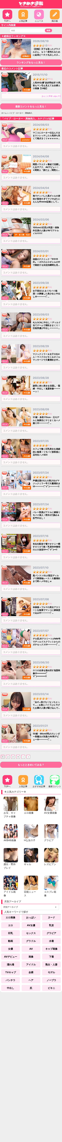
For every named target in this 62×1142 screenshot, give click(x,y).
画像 (31, 956)
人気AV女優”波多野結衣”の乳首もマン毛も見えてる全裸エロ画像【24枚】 (47, 85)
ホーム (4, 113)
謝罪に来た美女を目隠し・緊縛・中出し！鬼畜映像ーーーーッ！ (46, 388)
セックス (31, 933)
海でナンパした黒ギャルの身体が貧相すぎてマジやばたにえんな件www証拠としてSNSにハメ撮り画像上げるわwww (46, 201)
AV (31, 948)
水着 (51, 940)
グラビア (51, 933)
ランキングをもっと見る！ (31, 62)
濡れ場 (10, 964)
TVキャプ (10, 972)
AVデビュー (10, 956)
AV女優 (31, 925)
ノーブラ (51, 980)
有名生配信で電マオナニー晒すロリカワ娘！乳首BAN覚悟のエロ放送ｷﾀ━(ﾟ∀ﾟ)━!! (46, 547)
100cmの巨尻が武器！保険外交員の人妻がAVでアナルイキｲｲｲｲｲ (46, 230)
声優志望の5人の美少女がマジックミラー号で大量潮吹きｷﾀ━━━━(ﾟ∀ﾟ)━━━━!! (46, 483)
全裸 (31, 972)
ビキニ (51, 987)
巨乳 (10, 933)
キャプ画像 (51, 948)
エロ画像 (10, 917)
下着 (51, 956)
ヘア (31, 980)
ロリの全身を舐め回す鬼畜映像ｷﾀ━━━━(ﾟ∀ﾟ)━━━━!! (46, 673)
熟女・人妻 (51, 964)
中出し (10, 987)
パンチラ (10, 980)
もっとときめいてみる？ (31, 764)
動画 (10, 940)
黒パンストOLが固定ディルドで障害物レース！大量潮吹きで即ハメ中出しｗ (46, 578)
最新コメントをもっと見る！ (31, 106)
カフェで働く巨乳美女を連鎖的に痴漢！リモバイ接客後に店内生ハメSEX (46, 452)
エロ (10, 925)
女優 (10, 948)
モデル (51, 972)
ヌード (51, 917)
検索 (48, 30)
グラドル (31, 940)
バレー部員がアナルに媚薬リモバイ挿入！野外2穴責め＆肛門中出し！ (46, 515)
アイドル (31, 964)
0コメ (5, 56)
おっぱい (31, 917)
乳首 (51, 925)
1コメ (5, 90)
